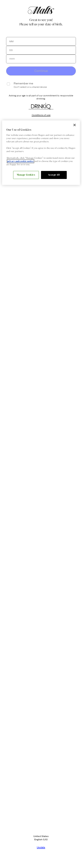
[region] (41, 152)
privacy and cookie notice (20, 161)
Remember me (23, 83)
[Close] (74, 125)
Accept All (54, 174)
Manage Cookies (26, 174)
